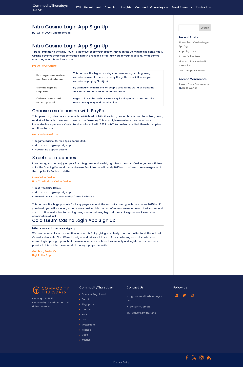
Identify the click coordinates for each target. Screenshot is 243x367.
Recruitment (92, 7)
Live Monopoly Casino (192, 70)
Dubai (85, 299)
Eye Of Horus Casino (44, 65)
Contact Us (203, 7)
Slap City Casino (188, 51)
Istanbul (87, 329)
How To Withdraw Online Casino (51, 181)
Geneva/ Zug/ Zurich (94, 294)
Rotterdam (88, 324)
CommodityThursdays (150, 7)
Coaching (110, 7)
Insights (126, 7)
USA (84, 319)
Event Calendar (182, 7)
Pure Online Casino (43, 177)
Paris (84, 314)
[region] (43, 341)
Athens (86, 340)
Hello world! (189, 88)
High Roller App (41, 255)
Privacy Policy (121, 362)
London (86, 309)
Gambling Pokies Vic (44, 251)
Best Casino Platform (45, 134)
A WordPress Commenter (194, 84)
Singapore (88, 304)
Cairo (85, 335)
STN (78, 7)
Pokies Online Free (189, 56)
